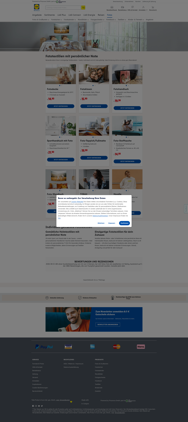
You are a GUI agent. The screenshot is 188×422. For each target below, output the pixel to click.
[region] (94, 211)
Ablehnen (101, 223)
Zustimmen (124, 223)
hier (59, 218)
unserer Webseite (77, 202)
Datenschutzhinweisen (100, 216)
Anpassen (111, 223)
